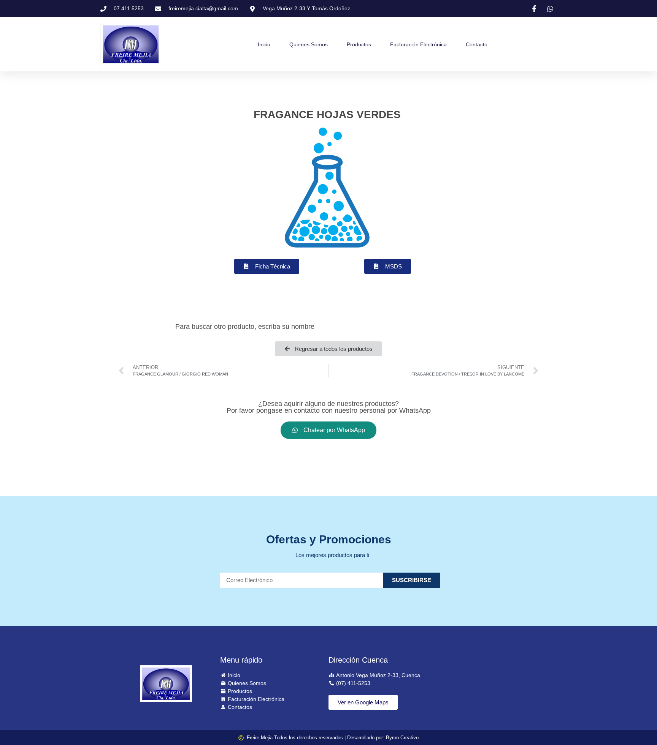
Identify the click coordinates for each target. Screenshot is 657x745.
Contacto (476, 44)
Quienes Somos (308, 44)
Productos (359, 44)
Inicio (264, 44)
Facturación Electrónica (418, 44)
